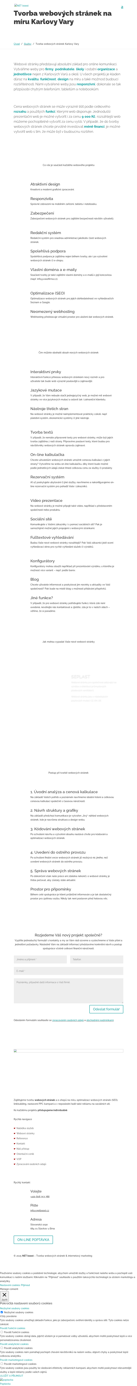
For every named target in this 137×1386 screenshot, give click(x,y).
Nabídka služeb (24, 1128)
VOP (17, 1159)
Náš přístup (21, 1148)
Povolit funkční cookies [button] (12, 1328)
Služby (27, 44)
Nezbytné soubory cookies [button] (14, 1308)
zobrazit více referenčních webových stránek (68, 742)
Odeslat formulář (106, 1009)
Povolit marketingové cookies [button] (16, 1360)
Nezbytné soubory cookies (18, 1312)
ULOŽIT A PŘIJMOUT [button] (11, 1375)
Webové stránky (24, 1133)
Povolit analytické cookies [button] (14, 1344)
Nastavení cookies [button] (10, 1285)
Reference (21, 1138)
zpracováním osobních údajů (68, 1020)
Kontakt (19, 1143)
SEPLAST (80, 676)
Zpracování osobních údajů (30, 1164)
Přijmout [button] (25, 1285)
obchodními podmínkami (100, 1020)
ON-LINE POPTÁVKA (33, 1240)
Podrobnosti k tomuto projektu (92, 713)
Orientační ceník (24, 1154)
